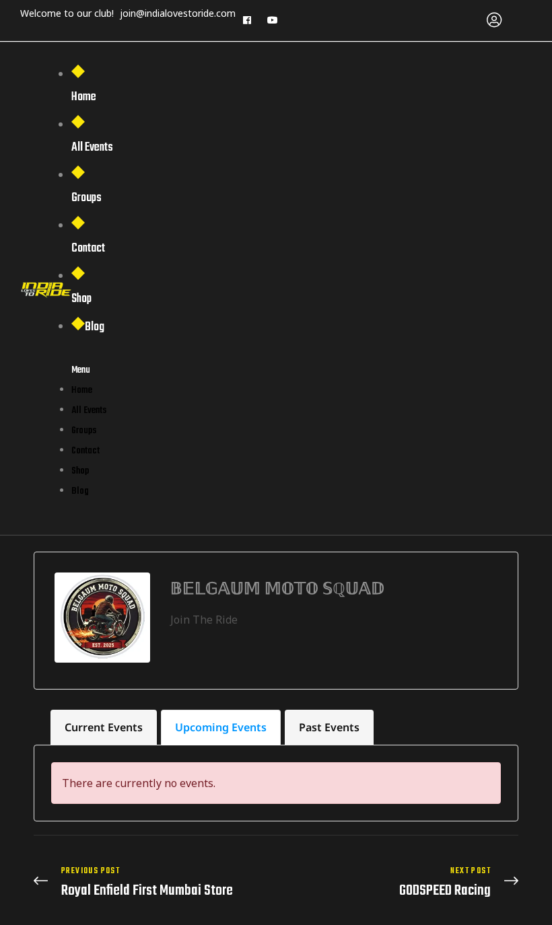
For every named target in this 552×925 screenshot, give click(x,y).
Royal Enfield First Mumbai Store (151, 882)
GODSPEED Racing (400, 882)
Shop (81, 299)
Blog (94, 327)
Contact (88, 248)
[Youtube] (272, 20)
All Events (92, 147)
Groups (86, 198)
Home (83, 97)
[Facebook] (247, 20)
